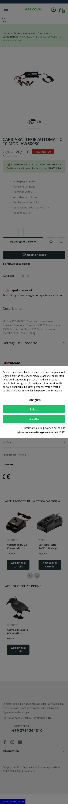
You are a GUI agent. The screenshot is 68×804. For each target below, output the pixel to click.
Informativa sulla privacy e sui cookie (44, 427)
